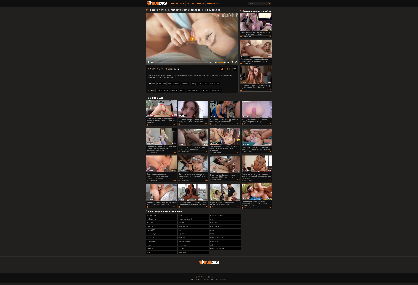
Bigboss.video (212, 4)
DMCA (216, 279)
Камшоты (173, 90)
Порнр (149, 252)
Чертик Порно (152, 215)
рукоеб (149, 245)
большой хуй (151, 234)
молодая (194, 84)
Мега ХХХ (182, 215)
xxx (211, 219)
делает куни (151, 241)
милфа (212, 234)
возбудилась (151, 219)
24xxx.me (190, 4)
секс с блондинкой (185, 219)
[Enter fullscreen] (235, 62)
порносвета (214, 84)
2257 (211, 279)
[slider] (180, 62)
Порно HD (204, 90)
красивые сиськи (216, 215)
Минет (182, 90)
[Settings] (228, 62)
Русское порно (216, 90)
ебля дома (182, 252)
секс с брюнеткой (216, 237)
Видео (201, 4)
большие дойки (173, 84)
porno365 (182, 237)
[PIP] (232, 62)
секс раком (214, 241)
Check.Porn (223, 279)
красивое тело (215, 226)
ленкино (182, 223)
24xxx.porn (206, 279)
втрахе (212, 230)
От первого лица (193, 90)
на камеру (182, 245)
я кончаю (213, 223)
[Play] (149, 62)
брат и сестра (152, 237)
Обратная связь (196, 279)
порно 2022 (204, 84)
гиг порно (185, 84)
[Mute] (216, 62)
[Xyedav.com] (157, 5)
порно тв (150, 226)
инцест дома (183, 226)
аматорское (161, 84)
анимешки (150, 249)
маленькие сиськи (217, 249)
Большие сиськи (162, 90)
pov (153, 84)
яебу (212, 245)
